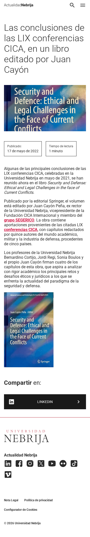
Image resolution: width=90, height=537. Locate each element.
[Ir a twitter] (41, 464)
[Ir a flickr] (63, 464)
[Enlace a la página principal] (18, 5)
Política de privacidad (38, 500)
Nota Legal (11, 500)
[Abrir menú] (83, 5)
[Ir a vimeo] (8, 474)
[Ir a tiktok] (74, 464)
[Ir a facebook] (19, 464)
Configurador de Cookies (20, 510)
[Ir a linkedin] (8, 464)
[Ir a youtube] (52, 464)
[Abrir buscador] (72, 5)
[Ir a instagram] (30, 464)
